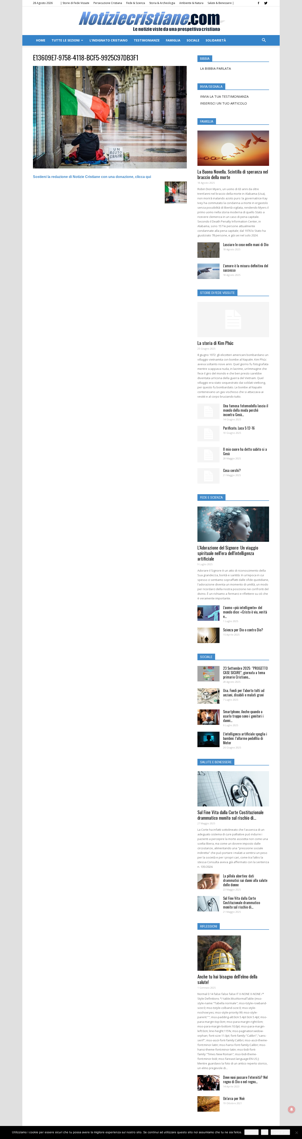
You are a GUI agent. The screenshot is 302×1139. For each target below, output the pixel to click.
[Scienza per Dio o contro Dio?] (208, 635)
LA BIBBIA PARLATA (215, 68)
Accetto (251, 1132)
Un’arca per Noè (234, 1098)
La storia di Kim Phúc (215, 342)
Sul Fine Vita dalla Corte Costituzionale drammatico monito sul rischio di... (230, 815)
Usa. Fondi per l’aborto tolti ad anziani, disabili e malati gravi (243, 693)
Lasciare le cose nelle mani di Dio (245, 244)
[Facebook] (258, 3)
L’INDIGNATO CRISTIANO (109, 40)
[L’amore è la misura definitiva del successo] (208, 271)
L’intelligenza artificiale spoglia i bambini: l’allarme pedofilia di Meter (245, 738)
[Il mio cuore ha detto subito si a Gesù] (208, 454)
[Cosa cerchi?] (208, 476)
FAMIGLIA (173, 40)
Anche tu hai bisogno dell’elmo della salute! (227, 979)
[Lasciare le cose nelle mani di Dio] (208, 250)
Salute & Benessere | (221, 3)
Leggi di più (280, 1132)
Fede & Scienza (135, 3)
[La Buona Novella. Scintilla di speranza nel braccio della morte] (233, 148)
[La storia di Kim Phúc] (233, 319)
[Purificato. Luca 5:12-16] (208, 433)
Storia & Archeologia (162, 3)
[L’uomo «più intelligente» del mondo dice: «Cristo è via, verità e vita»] (208, 613)
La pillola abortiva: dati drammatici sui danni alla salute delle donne (245, 880)
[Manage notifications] (291, 1109)
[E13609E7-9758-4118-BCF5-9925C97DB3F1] (110, 167)
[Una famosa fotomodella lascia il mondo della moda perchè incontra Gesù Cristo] (208, 411)
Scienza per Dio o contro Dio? (243, 629)
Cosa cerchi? (232, 470)
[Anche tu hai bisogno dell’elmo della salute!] (233, 953)
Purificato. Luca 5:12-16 (239, 428)
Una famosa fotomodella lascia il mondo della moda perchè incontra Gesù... (245, 410)
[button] (263, 41)
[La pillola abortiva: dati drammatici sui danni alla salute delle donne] (208, 881)
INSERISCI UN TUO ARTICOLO (223, 103)
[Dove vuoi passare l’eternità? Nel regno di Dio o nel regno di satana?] (208, 1082)
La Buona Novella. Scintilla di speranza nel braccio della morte (232, 174)
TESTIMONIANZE (147, 40)
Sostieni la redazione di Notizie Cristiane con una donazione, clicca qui (92, 177)
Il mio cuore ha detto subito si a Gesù (245, 451)
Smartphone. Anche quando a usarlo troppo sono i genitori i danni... (243, 716)
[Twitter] (265, 3)
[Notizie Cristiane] (151, 21)
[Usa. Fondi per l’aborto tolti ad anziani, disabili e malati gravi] (208, 696)
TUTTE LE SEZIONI (66, 40)
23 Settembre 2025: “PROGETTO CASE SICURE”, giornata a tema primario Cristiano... (245, 673)
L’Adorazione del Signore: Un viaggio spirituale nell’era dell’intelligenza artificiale (227, 553)
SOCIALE (193, 40)
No (265, 1132)
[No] (296, 1132)
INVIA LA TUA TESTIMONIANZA (224, 96)
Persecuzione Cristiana (108, 3)
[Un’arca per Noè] (208, 1104)
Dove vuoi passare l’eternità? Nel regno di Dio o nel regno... (245, 1079)
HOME (40, 40)
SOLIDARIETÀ (216, 40)
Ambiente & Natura (191, 3)
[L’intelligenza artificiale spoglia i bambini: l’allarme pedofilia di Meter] (208, 739)
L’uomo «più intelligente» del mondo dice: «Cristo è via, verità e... (245, 612)
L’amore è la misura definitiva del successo (245, 268)
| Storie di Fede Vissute (74, 3)
